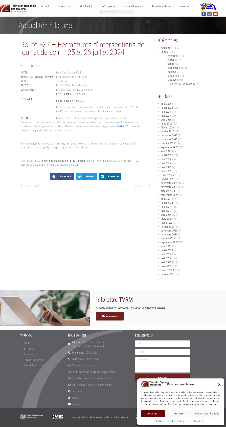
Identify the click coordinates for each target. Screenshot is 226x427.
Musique (172, 79)
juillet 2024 (167, 202)
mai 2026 (166, 115)
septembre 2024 (169, 194)
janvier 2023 (167, 274)
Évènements (174, 67)
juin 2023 (166, 254)
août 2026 (166, 103)
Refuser (179, 413)
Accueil (45, 6)
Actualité (165, 48)
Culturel (165, 51)
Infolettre (184, 6)
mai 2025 (166, 163)
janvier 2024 (167, 226)
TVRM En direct (86, 6)
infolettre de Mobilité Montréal (62, 164)
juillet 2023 (167, 250)
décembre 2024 (169, 183)
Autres (170, 59)
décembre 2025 (169, 135)
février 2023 (167, 270)
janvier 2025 (167, 179)
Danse (170, 63)
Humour (171, 71)
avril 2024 (166, 214)
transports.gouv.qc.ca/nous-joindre (69, 147)
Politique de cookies (165, 421)
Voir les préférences (207, 413)
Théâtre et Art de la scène (181, 83)
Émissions (62, 6)
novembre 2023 (169, 234)
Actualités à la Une (33, 365)
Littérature (173, 75)
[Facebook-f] (204, 14)
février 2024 (167, 222)
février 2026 (167, 127)
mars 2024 (166, 218)
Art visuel (172, 55)
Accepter (152, 413)
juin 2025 (166, 159)
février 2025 (167, 175)
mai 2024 (166, 210)
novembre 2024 (169, 187)
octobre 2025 (168, 143)
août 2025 (166, 151)
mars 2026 (166, 123)
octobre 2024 (168, 191)
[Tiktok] (209, 14)
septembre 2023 (169, 242)
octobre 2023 (168, 238)
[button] (219, 384)
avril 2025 (166, 167)
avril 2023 (166, 262)
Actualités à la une (162, 6)
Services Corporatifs (133, 6)
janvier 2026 (167, 131)
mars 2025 (166, 171)
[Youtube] (215, 14)
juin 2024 (166, 206)
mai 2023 (166, 258)
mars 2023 (166, 266)
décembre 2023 (169, 230)
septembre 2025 (169, 147)
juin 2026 (166, 111)
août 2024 (166, 198)
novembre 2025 (169, 139)
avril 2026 (166, 119)
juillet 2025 (167, 155)
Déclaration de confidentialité (190, 421)
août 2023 (166, 246)
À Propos (107, 6)
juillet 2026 (167, 107)
